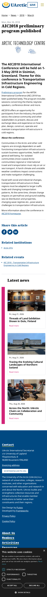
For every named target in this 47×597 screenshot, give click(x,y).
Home (5, 15)
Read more (14, 325)
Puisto (20, 507)
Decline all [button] (34, 585)
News (13, 15)
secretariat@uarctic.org (15, 471)
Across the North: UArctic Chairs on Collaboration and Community (25, 410)
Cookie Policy (8, 521)
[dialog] (23, 572)
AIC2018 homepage (11, 213)
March (31, 15)
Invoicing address (11, 465)
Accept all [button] (12, 585)
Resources (9, 548)
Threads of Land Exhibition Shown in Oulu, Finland (24, 320)
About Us (8, 533)
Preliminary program (12, 92)
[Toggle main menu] (42, 4)
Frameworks (22, 510)
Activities (10, 543)
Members (8, 538)
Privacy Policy (8, 516)
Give (33, 5)
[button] (23, 592)
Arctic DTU (8, 248)
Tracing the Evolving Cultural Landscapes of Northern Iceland (26, 364)
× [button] (44, 551)
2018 (22, 15)
